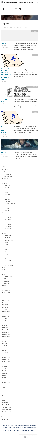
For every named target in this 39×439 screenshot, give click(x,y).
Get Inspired (5, 398)
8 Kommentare (4, 136)
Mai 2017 (4, 302)
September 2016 (6, 314)
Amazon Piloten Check (9, 288)
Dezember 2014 (6, 355)
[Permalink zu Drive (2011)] (19, 145)
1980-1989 (8, 224)
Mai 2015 (4, 343)
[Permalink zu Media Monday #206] (19, 92)
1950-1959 (8, 217)
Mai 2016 (4, 323)
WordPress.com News (7, 411)
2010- (18, 140)
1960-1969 (8, 219)
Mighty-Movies (11, 9)
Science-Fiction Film (10, 203)
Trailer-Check (7, 283)
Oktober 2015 (5, 339)
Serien (4, 285)
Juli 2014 (4, 366)
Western (7, 210)
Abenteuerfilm (8, 185)
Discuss (4, 395)
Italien (6, 242)
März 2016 (5, 327)
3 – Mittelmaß (8, 260)
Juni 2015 (4, 341)
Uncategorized (34, 31)
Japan (6, 244)
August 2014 (5, 364)
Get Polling (5, 400)
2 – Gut (7, 258)
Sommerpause (5, 44)
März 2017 (5, 304)
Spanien (7, 249)
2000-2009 (8, 228)
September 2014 (6, 361)
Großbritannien (9, 240)
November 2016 (6, 311)
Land (5, 233)
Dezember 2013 (6, 382)
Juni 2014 (4, 368)
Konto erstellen (6, 419)
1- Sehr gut (13, 140)
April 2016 (4, 325)
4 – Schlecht (8, 263)
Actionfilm (21, 140)
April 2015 (4, 345)
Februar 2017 (5, 307)
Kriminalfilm (8, 197)
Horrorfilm (7, 192)
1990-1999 (8, 226)
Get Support (5, 402)
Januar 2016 (5, 332)
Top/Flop (6, 178)
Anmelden (4, 421)
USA (36, 140)
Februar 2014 (5, 377)
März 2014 (5, 375)
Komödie (7, 194)
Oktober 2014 (5, 359)
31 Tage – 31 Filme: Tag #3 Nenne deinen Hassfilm (5, 129)
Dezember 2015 (6, 334)
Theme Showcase (6, 407)
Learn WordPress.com (7, 405)
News (3, 274)
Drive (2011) (4, 153)
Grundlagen (7, 269)
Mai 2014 (4, 371)
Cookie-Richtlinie (14, 432)
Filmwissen (5, 267)
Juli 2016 (4, 318)
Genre (5, 183)
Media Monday (34, 86)
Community (35, 54)
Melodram (30, 140)
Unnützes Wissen (8, 272)
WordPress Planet (6, 409)
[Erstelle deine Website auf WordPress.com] (19, 2)
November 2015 (6, 336)
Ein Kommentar (4, 156)
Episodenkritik (7, 290)
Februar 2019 (5, 300)
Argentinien (8, 235)
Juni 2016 (4, 320)
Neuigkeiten (7, 281)
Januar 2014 (5, 380)
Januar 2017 (5, 309)
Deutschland (8, 238)
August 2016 (5, 316)
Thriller (34, 140)
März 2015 (5, 348)
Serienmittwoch (7, 174)
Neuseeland (8, 247)
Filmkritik (25, 140)
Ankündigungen (8, 276)
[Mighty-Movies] (19, 18)
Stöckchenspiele (8, 176)
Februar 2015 (5, 350)
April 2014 (4, 373)
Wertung (6, 254)
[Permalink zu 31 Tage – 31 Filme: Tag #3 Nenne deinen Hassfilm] (12, 118)
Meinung (6, 279)
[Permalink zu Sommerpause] (19, 36)
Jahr (5, 212)
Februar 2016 (5, 330)
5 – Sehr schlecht (9, 265)
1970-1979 (8, 222)
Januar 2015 (5, 352)
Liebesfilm (7, 199)
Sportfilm (7, 206)
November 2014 (6, 357)
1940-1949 (8, 215)
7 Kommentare (4, 47)
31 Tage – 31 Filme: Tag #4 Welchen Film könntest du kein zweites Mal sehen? (6, 74)
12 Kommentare (4, 83)
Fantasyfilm (8, 190)
